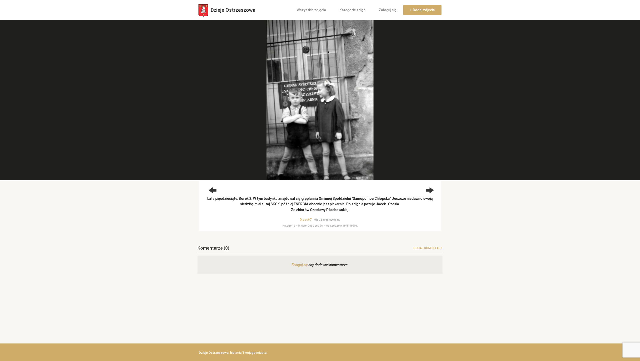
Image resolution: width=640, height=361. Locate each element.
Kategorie (288, 225)
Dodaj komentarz (428, 248)
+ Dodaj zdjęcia (422, 10)
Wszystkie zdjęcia (311, 10)
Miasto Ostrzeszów (310, 225)
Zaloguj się (387, 10)
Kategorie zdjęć (353, 10)
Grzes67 (306, 219)
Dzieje (233, 10)
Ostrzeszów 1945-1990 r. (342, 225)
